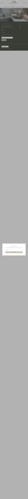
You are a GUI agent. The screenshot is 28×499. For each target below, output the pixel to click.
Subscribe (14, 252)
